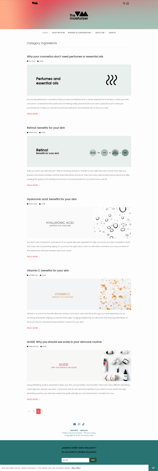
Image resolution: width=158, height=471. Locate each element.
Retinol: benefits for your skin (46, 127)
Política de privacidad (72, 433)
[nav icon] (127, 3)
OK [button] (153, 468)
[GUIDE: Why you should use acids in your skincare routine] (79, 365)
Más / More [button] (76, 468)
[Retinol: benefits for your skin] (79, 151)
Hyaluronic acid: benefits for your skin (52, 199)
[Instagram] (79, 424)
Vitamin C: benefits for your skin (48, 270)
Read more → (33, 114)
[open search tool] (124, 3)
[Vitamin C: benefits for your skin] (79, 294)
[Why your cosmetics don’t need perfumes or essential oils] (79, 80)
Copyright (69, 435)
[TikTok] (83, 424)
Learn (41, 61)
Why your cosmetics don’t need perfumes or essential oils (65, 56)
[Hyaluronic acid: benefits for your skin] (79, 222)
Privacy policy (90, 433)
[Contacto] (74, 424)
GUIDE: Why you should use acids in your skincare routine (64, 342)
